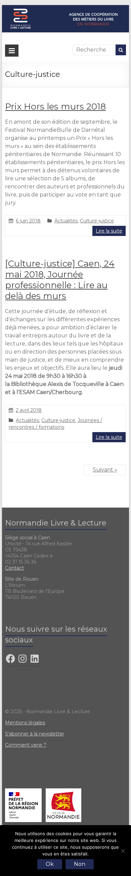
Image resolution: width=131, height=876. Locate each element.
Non (79, 864)
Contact (14, 568)
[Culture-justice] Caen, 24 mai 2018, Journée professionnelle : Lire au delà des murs (60, 279)
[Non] (122, 850)
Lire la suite (109, 231)
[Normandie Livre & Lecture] (65, 8)
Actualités (66, 221)
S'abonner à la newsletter (34, 734)
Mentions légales (25, 723)
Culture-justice (97, 221)
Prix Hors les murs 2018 (55, 106)
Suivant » (105, 469)
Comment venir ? (25, 745)
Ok (50, 864)
